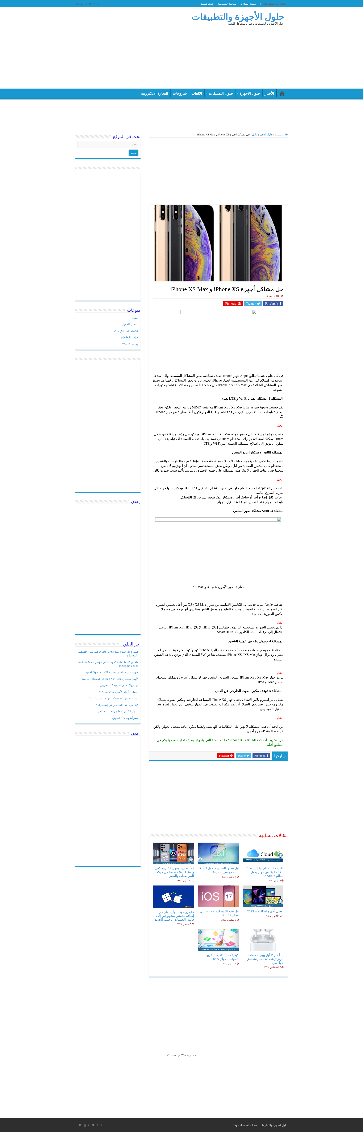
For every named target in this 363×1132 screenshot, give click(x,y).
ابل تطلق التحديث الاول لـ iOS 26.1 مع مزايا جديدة (219, 870)
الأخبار (269, 93)
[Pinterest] (86, 4)
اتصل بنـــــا (207, 3)
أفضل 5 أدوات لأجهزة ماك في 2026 (118, 691)
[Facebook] (94, 4)
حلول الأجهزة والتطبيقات (238, 17)
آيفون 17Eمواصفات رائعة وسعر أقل (117, 711)
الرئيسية (282, 93)
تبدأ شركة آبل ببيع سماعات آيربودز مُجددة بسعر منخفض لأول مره (264, 958)
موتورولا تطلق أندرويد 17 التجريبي (119, 685)
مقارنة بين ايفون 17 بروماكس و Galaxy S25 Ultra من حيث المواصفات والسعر (174, 871)
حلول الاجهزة (250, 93)
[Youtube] (81, 4)
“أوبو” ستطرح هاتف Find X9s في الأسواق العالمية (110, 678)
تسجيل (134, 317)
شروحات (180, 93)
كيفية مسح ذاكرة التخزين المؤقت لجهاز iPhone (222, 957)
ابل (254, 134)
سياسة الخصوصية (227, 3)
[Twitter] (90, 4)
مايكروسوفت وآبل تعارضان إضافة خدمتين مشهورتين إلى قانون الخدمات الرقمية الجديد (174, 915)
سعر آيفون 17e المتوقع (125, 718)
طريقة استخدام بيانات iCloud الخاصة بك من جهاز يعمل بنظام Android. (264, 871)
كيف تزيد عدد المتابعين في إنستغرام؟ (117, 705)
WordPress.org (130, 344)
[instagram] (77, 4)
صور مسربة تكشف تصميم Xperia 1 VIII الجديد (111, 672)
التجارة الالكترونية (154, 93)
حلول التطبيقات (221, 93)
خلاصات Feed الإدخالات (125, 331)
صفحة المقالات (248, 3)
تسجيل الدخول (130, 324)
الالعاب (196, 93)
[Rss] (97, 4)
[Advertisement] (155, 54)
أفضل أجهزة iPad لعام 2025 (265, 911)
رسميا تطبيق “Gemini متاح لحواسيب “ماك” (113, 698)
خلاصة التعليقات (129, 337)
